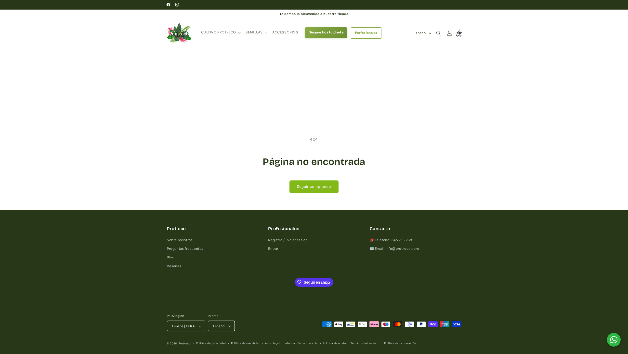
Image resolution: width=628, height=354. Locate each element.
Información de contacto (301, 343)
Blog (170, 257)
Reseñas (174, 266)
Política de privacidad (211, 343)
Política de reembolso (245, 343)
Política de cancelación (400, 343)
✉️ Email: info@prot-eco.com (394, 249)
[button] (220, 32)
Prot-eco (185, 343)
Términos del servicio (365, 343)
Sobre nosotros (180, 240)
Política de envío (334, 343)
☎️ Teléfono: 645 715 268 (391, 240)
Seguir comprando (314, 186)
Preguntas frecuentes (185, 249)
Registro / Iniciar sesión (288, 240)
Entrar (273, 249)
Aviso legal (272, 343)
